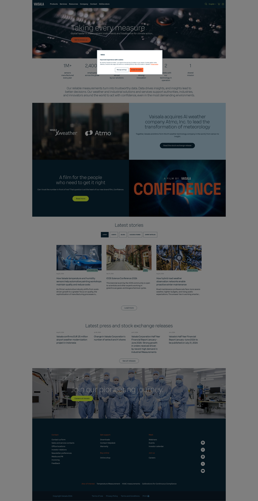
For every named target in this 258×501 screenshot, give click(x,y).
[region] (129, 62)
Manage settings (122, 70)
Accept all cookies (136, 70)
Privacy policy (154, 64)
